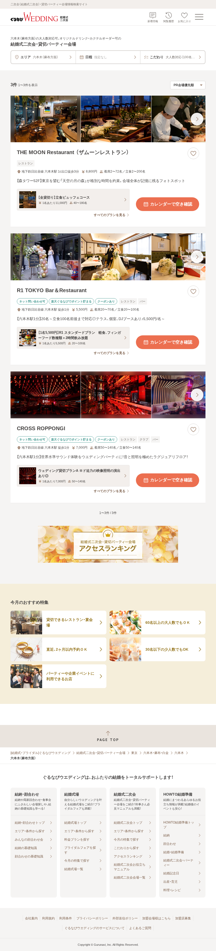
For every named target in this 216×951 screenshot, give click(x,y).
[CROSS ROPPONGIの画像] (108, 394)
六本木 (179, 753)
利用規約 (48, 918)
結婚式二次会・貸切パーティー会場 (100, 753)
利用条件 (65, 918)
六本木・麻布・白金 (156, 753)
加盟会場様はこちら (156, 918)
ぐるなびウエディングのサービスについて (95, 928)
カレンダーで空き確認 (171, 204)
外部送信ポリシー (125, 918)
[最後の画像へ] (197, 119)
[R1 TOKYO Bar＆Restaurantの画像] (108, 256)
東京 (134, 753)
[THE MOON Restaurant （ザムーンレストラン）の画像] (108, 119)
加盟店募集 (183, 918)
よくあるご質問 (140, 928)
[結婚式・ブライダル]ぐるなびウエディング (41, 753)
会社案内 (31, 918)
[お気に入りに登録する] (193, 153)
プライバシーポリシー (92, 918)
